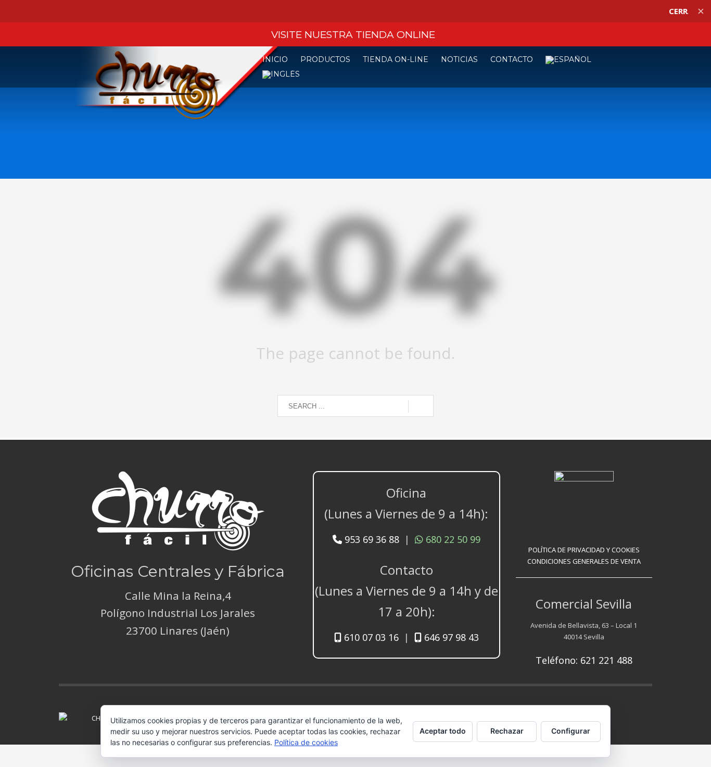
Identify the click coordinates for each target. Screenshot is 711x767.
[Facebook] (613, 709)
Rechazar (507, 730)
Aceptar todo (443, 730)
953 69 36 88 (370, 539)
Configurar (570, 730)
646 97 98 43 (450, 637)
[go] (421, 406)
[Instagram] (644, 709)
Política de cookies (306, 742)
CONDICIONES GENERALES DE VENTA (584, 561)
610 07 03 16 (370, 637)
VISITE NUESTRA (353, 35)
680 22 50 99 (451, 539)
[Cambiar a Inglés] (281, 74)
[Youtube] (629, 709)
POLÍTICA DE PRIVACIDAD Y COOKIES (584, 549)
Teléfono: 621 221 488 (584, 660)
